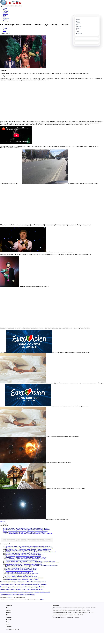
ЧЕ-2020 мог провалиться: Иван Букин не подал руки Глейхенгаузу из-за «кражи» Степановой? (28, 533)
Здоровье (8, 610)
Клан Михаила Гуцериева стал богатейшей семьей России (21, 569)
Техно (7, 624)
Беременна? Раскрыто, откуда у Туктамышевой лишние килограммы (24, 564)
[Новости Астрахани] (10, 5)
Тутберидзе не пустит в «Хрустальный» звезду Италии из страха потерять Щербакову (25, 531)
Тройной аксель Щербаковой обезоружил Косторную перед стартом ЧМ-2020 (26, 557)
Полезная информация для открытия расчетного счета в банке (22, 573)
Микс (4, 31)
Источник (2, 521)
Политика (8, 619)
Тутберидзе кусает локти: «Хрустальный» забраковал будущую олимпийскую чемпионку (26, 529)
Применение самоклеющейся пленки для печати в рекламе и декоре (15, 540)
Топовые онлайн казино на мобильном (63, 617)
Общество (9, 617)
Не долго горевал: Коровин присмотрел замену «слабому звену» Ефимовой (25, 558)
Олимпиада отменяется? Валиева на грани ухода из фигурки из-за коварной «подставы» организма (32, 565)
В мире (8, 607)
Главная (5, 28)
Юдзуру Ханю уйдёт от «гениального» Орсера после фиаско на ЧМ (23, 556)
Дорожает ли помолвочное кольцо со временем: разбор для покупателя (16, 539)
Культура (8, 612)
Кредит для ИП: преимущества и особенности (18, 572)
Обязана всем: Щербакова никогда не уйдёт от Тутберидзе (21, 560)
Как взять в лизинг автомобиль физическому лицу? (19, 571)
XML (42, 599)
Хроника (10, 597)
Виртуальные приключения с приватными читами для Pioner (40, 539)
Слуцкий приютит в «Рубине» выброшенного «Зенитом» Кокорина (23, 553)
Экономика (9, 626)
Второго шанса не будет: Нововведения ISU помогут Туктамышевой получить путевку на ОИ (30, 561)
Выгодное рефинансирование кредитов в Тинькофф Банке (21, 576)
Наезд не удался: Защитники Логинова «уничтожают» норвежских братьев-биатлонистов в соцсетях (32, 562)
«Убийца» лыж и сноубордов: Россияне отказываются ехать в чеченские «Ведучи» (24, 532)
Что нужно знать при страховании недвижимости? (19, 575)
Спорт (8, 621)
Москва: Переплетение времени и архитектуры (36, 540)
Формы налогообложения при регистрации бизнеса (19, 567)
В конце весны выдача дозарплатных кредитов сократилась (21, 568)
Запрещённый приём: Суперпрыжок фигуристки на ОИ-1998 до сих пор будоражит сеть (26, 528)
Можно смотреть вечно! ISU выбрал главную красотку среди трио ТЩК (25, 554)
